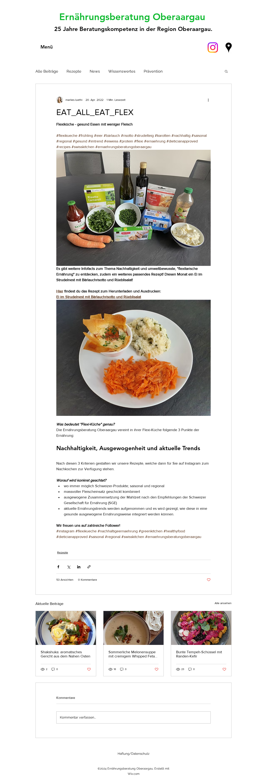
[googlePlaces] (229, 47)
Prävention (153, 71)
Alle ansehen (223, 603)
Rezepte (74, 71)
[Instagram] (213, 47)
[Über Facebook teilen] (58, 567)
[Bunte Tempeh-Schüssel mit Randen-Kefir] (201, 628)
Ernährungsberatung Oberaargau (133, 16)
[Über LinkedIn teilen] (79, 567)
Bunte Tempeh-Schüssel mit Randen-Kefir (199, 654)
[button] (226, 71)
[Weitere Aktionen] (208, 99)
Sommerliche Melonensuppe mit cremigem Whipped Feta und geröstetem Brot (132, 654)
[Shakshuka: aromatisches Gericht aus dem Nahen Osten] (66, 628)
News (95, 71)
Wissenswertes (121, 71)
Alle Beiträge (46, 71)
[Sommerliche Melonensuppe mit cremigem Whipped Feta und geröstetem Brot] (133, 628)
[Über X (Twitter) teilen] (69, 567)
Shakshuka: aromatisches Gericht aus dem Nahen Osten (65, 654)
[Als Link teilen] (89, 567)
